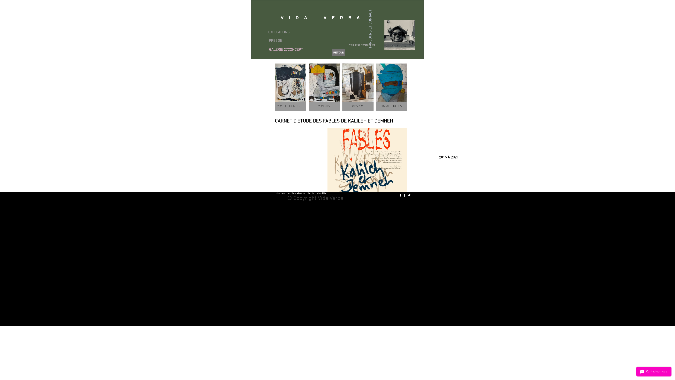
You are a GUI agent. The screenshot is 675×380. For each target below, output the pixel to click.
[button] (367, 161)
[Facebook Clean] (404, 195)
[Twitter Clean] (409, 195)
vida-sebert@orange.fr (362, 44)
